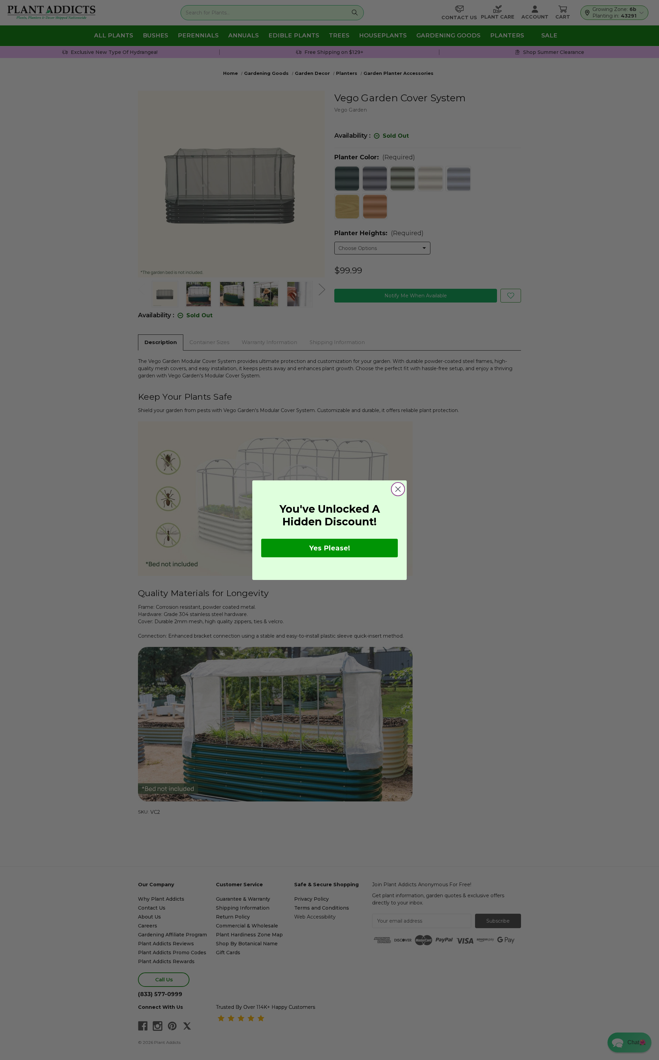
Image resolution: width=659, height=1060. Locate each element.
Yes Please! (329, 548)
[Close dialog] (398, 489)
